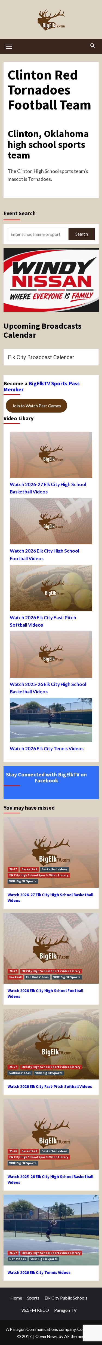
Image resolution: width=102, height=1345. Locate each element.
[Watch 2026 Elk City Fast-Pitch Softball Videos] (51, 589)
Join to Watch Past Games (36, 405)
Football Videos (37, 977)
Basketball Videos (54, 869)
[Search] (92, 45)
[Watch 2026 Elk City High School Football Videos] (51, 522)
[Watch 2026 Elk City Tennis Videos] (51, 721)
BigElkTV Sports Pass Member (42, 386)
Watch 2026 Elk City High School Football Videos (44, 554)
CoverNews (46, 1336)
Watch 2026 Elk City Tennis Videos (47, 748)
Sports (33, 1297)
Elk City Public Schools (66, 1297)
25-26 (13, 1151)
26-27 (13, 869)
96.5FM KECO (35, 1310)
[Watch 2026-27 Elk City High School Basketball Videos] (51, 456)
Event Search (20, 213)
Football (15, 977)
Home (16, 1297)
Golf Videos (17, 1259)
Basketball (29, 869)
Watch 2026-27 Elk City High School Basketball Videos (48, 488)
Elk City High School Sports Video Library (38, 875)
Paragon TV (65, 1310)
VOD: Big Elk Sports (22, 881)
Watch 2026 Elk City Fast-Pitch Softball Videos (43, 621)
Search (81, 233)
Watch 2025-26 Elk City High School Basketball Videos (48, 687)
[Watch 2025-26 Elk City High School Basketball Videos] (51, 655)
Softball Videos (20, 1073)
